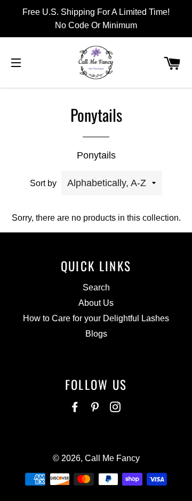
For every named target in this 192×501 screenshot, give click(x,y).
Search (96, 287)
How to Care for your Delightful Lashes (96, 318)
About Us (96, 302)
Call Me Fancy (112, 458)
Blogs (96, 333)
